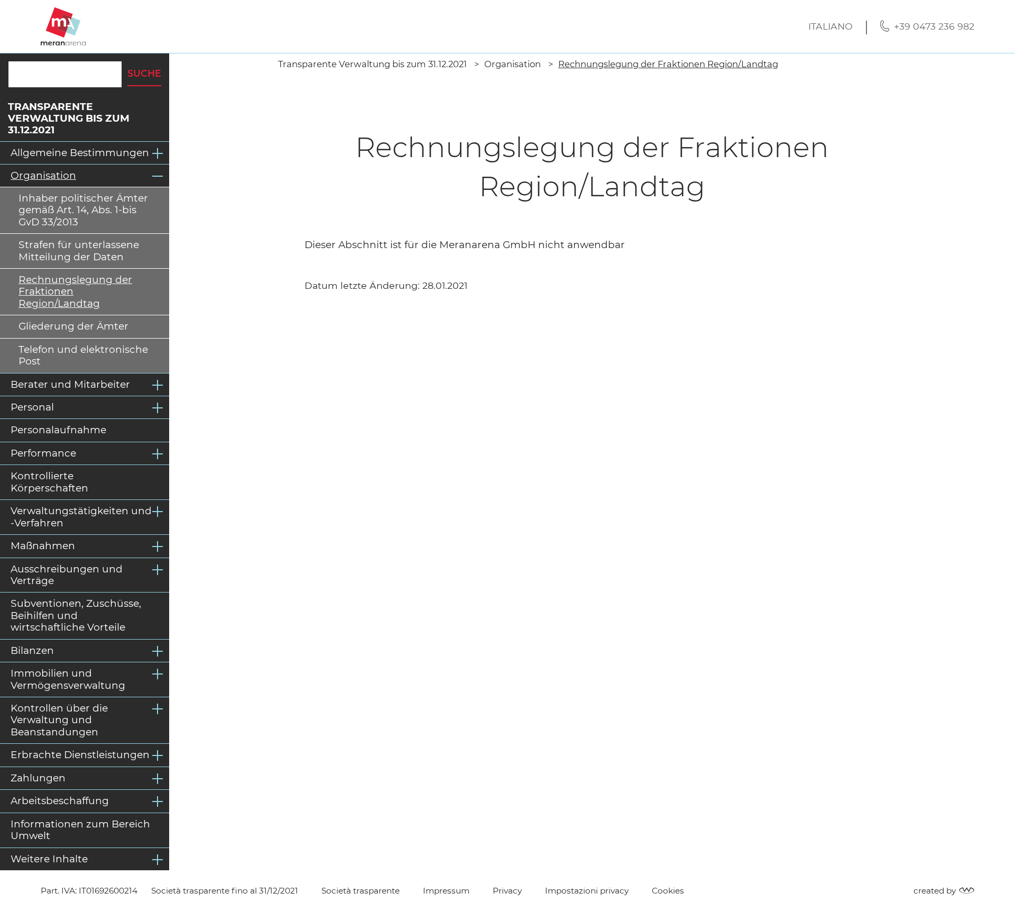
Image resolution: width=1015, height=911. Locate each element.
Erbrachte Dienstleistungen (80, 755)
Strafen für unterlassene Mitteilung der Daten (79, 250)
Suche (144, 73)
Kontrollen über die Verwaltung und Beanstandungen (59, 720)
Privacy (507, 891)
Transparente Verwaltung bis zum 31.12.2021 (69, 118)
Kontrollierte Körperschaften (49, 482)
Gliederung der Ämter (73, 326)
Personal (32, 407)
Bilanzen (32, 650)
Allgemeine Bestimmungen (80, 153)
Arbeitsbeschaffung (60, 801)
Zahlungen (38, 778)
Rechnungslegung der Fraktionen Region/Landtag (75, 291)
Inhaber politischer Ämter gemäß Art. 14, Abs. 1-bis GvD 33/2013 (83, 210)
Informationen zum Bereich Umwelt (80, 830)
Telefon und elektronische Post (83, 355)
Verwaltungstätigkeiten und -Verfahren (81, 517)
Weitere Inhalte (49, 859)
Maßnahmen (43, 546)
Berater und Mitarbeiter (70, 384)
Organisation (43, 175)
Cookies (668, 891)
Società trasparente (360, 891)
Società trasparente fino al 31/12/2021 (224, 891)
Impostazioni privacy (587, 891)
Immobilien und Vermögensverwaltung (68, 679)
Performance (43, 453)
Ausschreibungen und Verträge (67, 575)
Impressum (446, 891)
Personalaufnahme (58, 430)
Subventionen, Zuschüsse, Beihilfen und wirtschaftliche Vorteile (76, 615)
